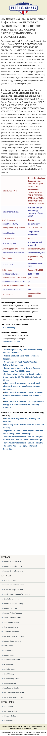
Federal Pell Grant (10, 608)
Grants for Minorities (11, 599)
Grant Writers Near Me (12, 660)
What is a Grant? (10, 580)
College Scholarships (11, 716)
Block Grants (8, 646)
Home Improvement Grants (14, 636)
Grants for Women (30, 726)
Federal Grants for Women (14, 585)
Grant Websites (9, 720)
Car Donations (9, 650)
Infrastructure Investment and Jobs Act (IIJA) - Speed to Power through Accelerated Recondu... (23, 446)
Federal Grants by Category (14, 566)
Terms (35, 728)
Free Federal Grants (11, 688)
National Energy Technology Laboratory (35, 210)
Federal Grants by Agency (13, 571)
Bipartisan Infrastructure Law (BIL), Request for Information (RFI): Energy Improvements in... (23, 395)
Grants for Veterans (11, 632)
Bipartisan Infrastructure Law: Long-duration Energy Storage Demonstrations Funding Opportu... (23, 404)
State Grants (8, 706)
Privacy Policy (26, 728)
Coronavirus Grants (11, 627)
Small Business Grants (12, 617)
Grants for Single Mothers (13, 589)
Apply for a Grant (10, 669)
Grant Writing (9, 674)
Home (4, 726)
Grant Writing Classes (12, 678)
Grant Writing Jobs (10, 683)
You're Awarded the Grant (13, 697)
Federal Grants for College (14, 603)
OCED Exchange (10, 327)
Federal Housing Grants (13, 641)
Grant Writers (9, 664)
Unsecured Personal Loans (14, 692)
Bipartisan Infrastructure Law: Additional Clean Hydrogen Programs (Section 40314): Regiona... (21, 386)
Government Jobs (10, 711)
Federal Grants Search (12, 561)
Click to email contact (11, 342)
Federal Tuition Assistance (13, 613)
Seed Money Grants (11, 622)
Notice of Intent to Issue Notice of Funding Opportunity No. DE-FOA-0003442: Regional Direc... (22, 377)
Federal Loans (9, 655)
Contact (18, 728)
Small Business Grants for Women (17, 594)
